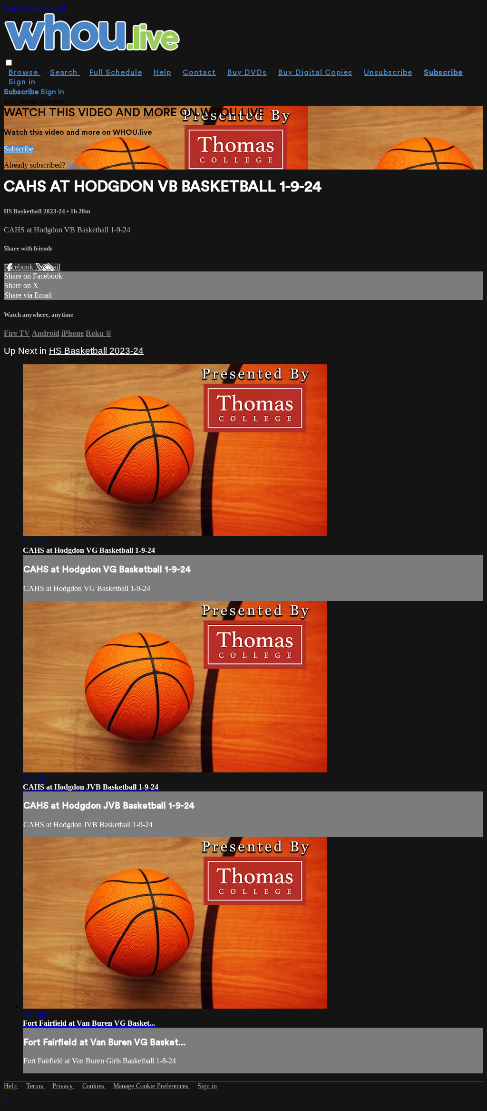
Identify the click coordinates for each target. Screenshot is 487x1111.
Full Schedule (115, 72)
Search (65, 72)
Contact (199, 72)
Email (51, 267)
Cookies (94, 1086)
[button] (9, 63)
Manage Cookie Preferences (151, 1086)
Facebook (19, 267)
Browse (24, 72)
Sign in (22, 82)
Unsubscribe (388, 72)
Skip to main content (35, 8)
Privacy (63, 1086)
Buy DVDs (247, 72)
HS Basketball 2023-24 (35, 211)
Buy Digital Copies (315, 72)
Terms (35, 1086)
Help (162, 72)
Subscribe (18, 149)
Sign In (52, 92)
